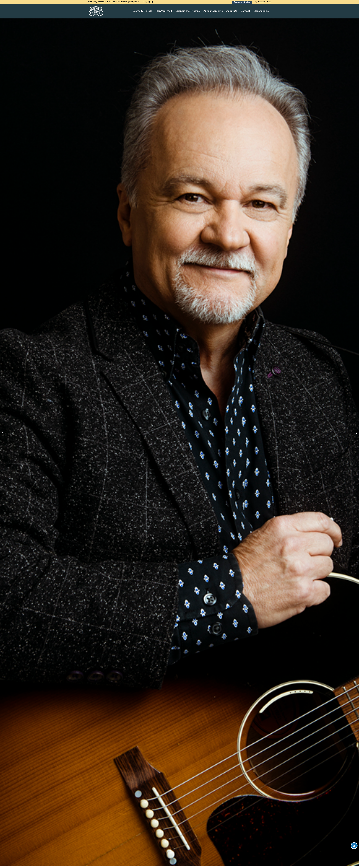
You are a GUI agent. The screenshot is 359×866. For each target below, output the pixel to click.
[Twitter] (149, 2)
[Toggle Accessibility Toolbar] (354, 845)
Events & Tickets (142, 11)
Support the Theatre (188, 11)
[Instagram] (146, 2)
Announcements (213, 11)
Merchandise (261, 11)
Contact (245, 11)
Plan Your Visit (164, 11)
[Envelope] (152, 2)
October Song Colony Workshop (356, 433)
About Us (231, 11)
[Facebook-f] (143, 2)
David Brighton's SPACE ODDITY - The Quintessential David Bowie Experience (3, 433)
